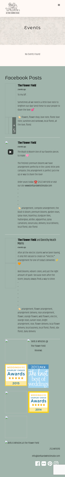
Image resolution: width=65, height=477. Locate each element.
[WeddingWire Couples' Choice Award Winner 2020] (22, 443)
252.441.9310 (55, 449)
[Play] (10, 152)
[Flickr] (44, 465)
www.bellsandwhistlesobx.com (38, 186)
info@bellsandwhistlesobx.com (46, 456)
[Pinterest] (50, 465)
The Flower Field (27, 85)
